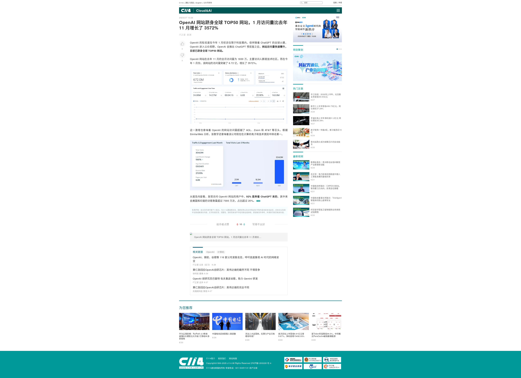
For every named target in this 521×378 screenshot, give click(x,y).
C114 (181, 2)
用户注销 (253, 367)
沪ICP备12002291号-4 (261, 363)
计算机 (248, 134)
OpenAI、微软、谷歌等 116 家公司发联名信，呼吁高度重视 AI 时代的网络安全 (236, 259)
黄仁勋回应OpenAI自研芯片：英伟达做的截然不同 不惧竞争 (226, 269)
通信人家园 (189, 2)
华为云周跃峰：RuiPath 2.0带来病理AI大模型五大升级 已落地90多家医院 (194, 336)
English (199, 2)
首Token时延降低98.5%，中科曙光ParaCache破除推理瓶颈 (326, 334)
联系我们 (222, 358)
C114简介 (210, 358)
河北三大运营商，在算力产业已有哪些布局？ (260, 334)
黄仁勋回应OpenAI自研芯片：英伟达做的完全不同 (221, 287)
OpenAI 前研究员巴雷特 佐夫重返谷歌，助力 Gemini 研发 (225, 278)
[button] (337, 49)
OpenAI (194, 42)
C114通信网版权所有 (215, 367)
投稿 (335, 2)
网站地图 (233, 358)
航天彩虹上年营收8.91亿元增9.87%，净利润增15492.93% (291, 334)
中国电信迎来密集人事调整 (224, 333)
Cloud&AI (204, 10)
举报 (340, 2)
